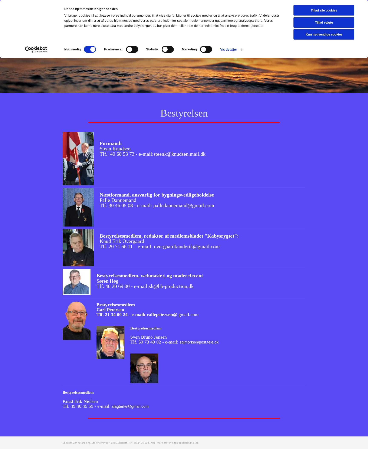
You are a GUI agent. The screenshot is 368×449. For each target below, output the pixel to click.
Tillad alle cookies (324, 10)
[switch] (132, 49)
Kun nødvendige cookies (324, 34)
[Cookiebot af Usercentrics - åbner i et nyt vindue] (36, 49)
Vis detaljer (228, 49)
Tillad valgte (324, 22)
